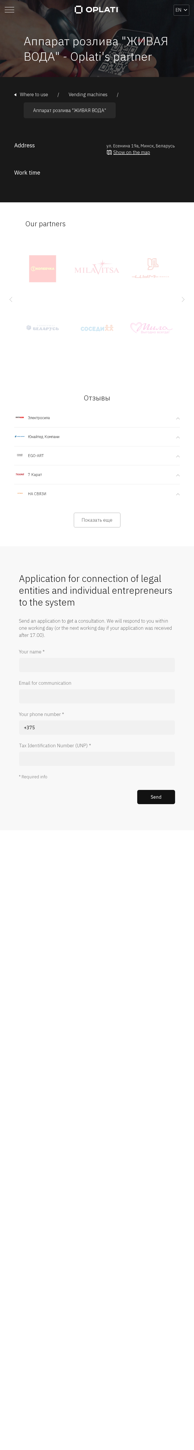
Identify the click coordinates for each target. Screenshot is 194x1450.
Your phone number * (41, 714)
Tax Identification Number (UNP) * (55, 745)
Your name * (32, 651)
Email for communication (45, 683)
